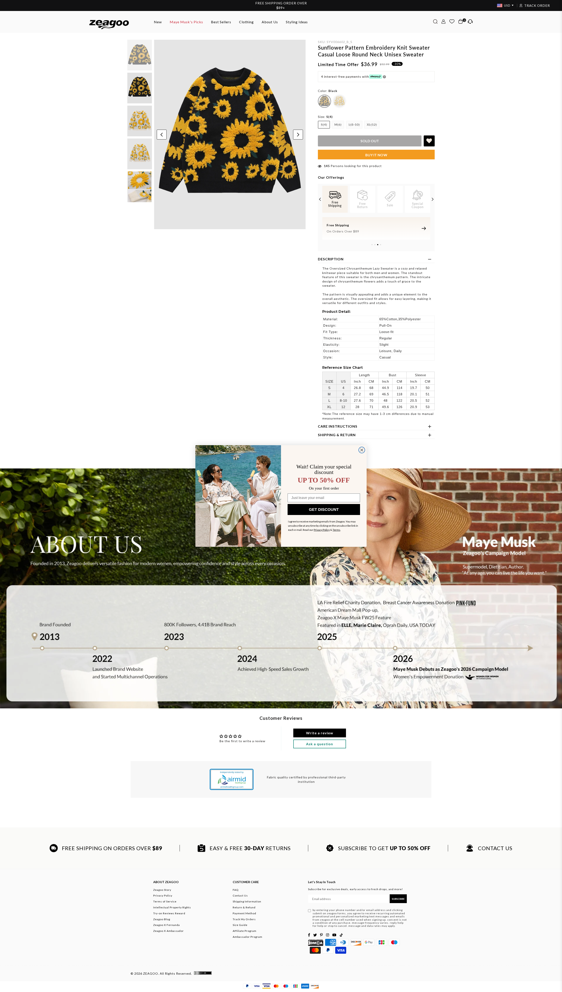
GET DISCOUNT (324, 509)
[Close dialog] (362, 450)
